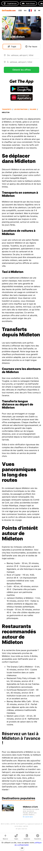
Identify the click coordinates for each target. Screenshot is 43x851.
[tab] (5, 836)
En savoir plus (28, 817)
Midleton (5, 112)
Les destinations (21, 109)
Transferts (6, 109)
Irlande (33, 109)
